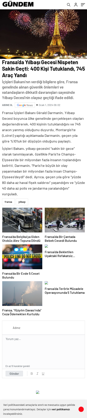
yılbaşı (21, 201)
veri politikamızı (61, 409)
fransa (8, 201)
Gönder (14, 373)
